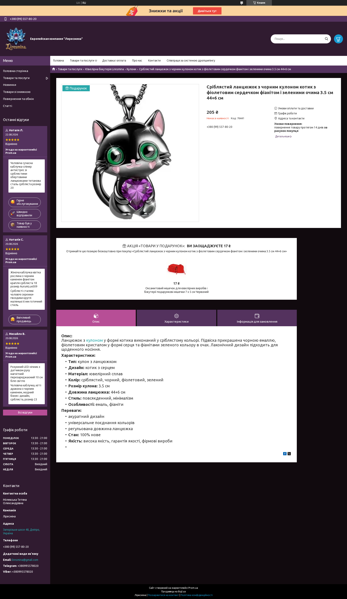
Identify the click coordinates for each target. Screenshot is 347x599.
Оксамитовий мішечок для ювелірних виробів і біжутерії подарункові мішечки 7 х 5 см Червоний (176, 290)
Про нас (137, 60)
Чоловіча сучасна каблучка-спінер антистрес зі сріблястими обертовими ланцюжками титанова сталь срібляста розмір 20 (25, 175)
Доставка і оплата (114, 60)
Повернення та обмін (18, 99)
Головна (58, 60)
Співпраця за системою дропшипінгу (191, 60)
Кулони (131, 69)
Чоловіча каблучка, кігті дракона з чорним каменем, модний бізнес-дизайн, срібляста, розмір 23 (25, 392)
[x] (289, 454)
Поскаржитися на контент (163, 595)
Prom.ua (193, 588)
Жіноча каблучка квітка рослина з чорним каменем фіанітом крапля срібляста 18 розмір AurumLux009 (25, 279)
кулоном (94, 340)
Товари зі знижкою (17, 91)
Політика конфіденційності (197, 595)
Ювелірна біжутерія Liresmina (104, 69)
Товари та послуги (82, 60)
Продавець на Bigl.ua (173, 591)
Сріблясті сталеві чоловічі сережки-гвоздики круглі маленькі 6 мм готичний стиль (26, 298)
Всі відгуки (25, 412)
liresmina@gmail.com (25, 559)
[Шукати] (326, 38)
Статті (7, 106)
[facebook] (285, 454)
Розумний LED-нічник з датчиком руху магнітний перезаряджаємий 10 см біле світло (26, 374)
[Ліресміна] (16, 38)
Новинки (9, 84)
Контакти (154, 60)
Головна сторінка (15, 71)
